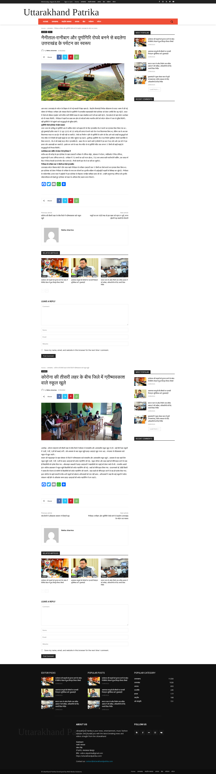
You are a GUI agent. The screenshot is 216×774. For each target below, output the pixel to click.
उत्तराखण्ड (50, 28)
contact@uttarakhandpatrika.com (99, 761)
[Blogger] (136, 732)
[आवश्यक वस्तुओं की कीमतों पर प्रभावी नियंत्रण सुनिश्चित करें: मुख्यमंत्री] (84, 267)
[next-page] (46, 290)
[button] (172, 22)
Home (43, 28)
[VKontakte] (161, 732)
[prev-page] (42, 290)
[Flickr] (148, 732)
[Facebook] (159, 1)
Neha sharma (51, 50)
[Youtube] (173, 1)
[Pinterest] (70, 57)
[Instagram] (163, 1)
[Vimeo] (169, 1)
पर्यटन (50, 32)
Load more (154, 89)
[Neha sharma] (42, 50)
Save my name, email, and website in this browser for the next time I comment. (76, 350)
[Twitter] (166, 1)
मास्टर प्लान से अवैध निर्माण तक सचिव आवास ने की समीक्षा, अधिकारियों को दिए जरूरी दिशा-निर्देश (114, 282)
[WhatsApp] (76, 57)
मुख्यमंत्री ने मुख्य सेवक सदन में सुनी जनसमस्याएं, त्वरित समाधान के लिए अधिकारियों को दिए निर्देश (159, 79)
